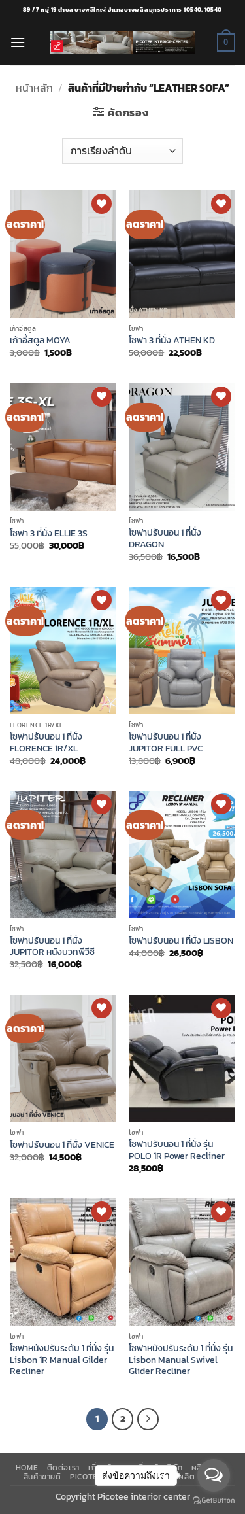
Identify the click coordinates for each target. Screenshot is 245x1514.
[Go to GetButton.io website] (214, 1500)
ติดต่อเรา (63, 1467)
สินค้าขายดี (42, 1477)
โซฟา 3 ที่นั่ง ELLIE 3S (49, 534)
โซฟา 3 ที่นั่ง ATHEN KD (172, 341)
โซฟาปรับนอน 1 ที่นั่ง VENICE (62, 1145)
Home (27, 1467)
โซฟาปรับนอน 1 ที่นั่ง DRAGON (165, 538)
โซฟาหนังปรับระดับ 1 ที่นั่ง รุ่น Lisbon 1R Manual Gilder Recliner (62, 1360)
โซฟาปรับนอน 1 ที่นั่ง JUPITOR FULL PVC (166, 742)
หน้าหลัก (34, 87)
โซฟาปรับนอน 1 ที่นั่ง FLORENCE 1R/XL (46, 742)
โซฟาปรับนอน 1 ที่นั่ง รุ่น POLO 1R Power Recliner (177, 1150)
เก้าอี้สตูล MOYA (40, 341)
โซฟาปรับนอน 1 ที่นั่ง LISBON (181, 941)
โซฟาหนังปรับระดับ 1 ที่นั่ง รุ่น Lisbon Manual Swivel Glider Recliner (181, 1360)
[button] (17, 42)
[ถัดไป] (148, 1419)
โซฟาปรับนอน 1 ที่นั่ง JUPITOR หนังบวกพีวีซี (52, 946)
